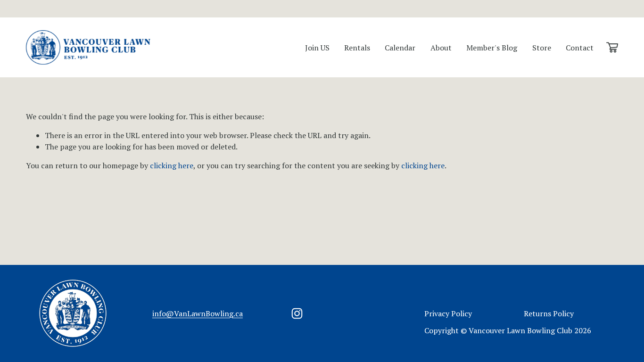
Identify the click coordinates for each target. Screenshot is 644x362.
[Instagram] (297, 313)
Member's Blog (491, 47)
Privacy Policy (448, 313)
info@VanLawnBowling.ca (197, 313)
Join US (317, 47)
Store (541, 47)
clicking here (171, 165)
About (441, 47)
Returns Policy (549, 313)
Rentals (357, 47)
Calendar (400, 47)
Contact (580, 47)
